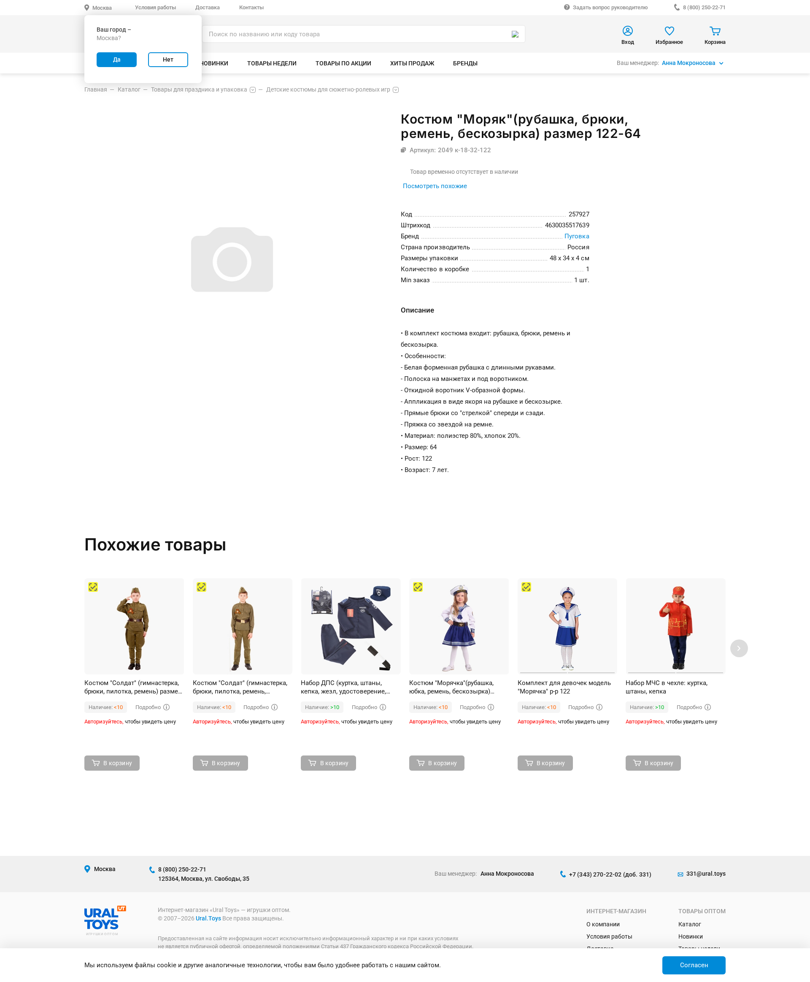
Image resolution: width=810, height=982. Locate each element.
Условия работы (155, 7)
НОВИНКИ (214, 63)
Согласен (694, 965)
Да (117, 59)
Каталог (689, 924)
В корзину (117, 763)
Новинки (690, 936)
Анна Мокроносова (689, 62)
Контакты (251, 7)
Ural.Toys (208, 918)
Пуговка (576, 236)
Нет (168, 59)
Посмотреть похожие (435, 186)
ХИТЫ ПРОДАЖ (412, 63)
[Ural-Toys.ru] (105, 927)
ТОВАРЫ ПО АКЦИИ (343, 63)
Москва (102, 8)
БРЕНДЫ (465, 63)
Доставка (207, 7)
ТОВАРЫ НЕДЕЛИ (272, 63)
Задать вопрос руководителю (610, 7)
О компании (603, 924)
